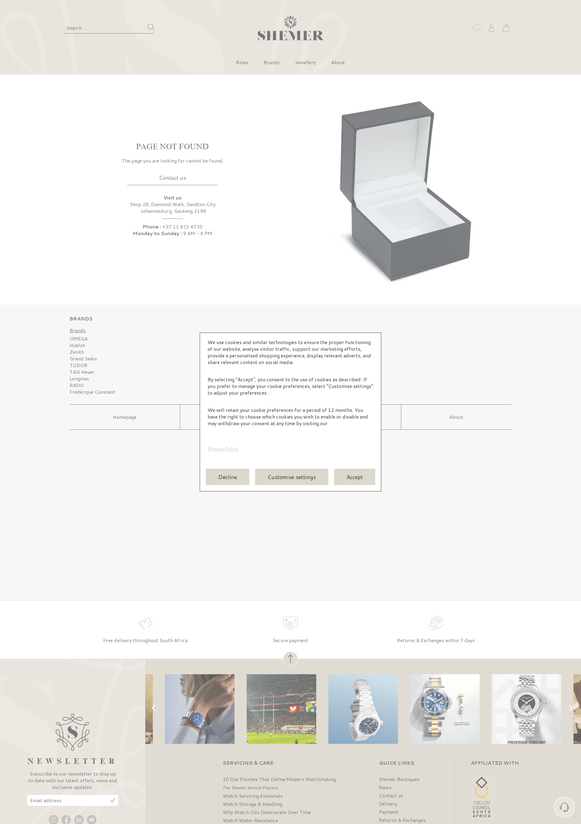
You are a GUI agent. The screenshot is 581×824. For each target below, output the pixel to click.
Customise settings (292, 477)
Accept (354, 477)
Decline (227, 477)
